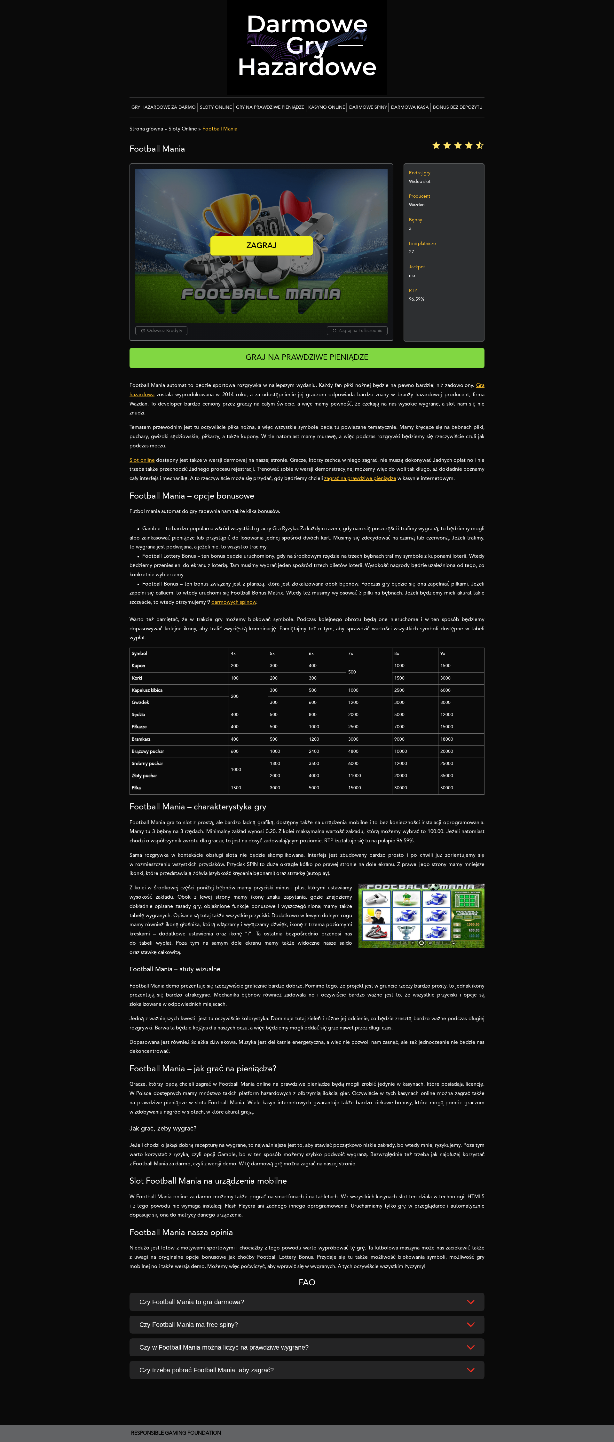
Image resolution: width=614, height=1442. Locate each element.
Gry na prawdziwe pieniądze (270, 107)
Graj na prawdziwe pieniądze (307, 358)
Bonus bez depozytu (458, 107)
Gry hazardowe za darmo (163, 107)
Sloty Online (216, 107)
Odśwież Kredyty (164, 330)
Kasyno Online (326, 107)
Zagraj (262, 246)
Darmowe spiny (368, 107)
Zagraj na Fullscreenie (360, 330)
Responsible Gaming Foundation (176, 1433)
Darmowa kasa (410, 107)
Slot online (142, 460)
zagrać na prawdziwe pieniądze (360, 478)
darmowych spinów (233, 602)
